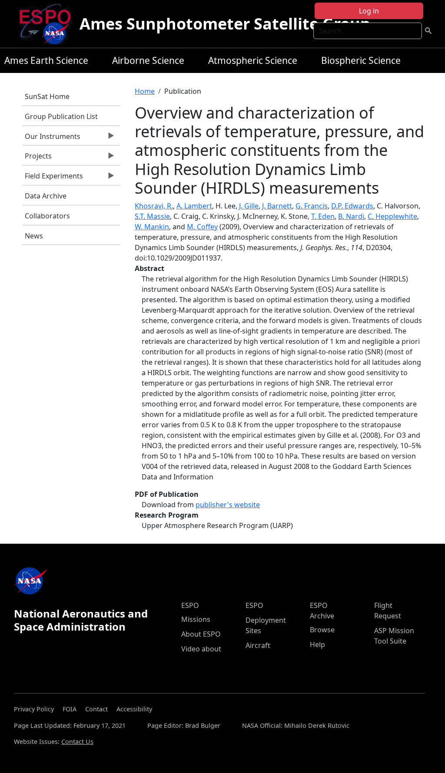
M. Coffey (202, 226)
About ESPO (201, 634)
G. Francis (312, 206)
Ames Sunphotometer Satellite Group (225, 23)
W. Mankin (152, 226)
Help (317, 644)
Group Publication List (61, 116)
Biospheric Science (361, 60)
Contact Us (77, 741)
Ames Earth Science (46, 60)
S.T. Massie (152, 216)
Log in (369, 11)
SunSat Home (47, 96)
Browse (322, 629)
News (34, 236)
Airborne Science (148, 60)
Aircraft (258, 645)
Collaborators (47, 216)
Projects (37, 158)
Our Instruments (51, 138)
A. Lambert (194, 206)
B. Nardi (351, 216)
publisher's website (228, 504)
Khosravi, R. (154, 206)
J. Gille (249, 206)
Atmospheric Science (252, 60)
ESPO (190, 605)
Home (145, 91)
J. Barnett (277, 206)
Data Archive (45, 196)
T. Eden (323, 216)
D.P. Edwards (352, 206)
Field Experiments (53, 178)
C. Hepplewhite (392, 216)
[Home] (48, 24)
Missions (195, 619)
